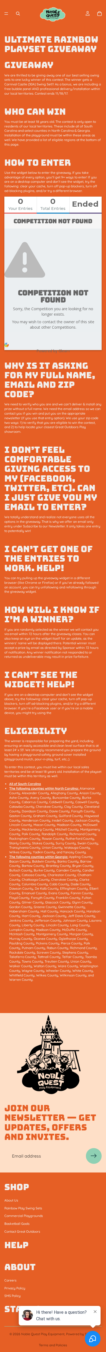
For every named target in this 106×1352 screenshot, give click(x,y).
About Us (11, 1200)
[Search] (18, 14)
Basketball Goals (17, 1224)
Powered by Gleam (53, 350)
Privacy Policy (14, 1288)
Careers (10, 1280)
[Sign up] (94, 1156)
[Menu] (6, 13)
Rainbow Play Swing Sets (23, 1208)
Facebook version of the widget (76, 713)
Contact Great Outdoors (22, 1231)
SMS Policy (12, 1296)
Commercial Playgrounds (23, 1216)
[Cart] (99, 14)
